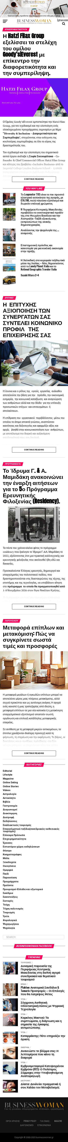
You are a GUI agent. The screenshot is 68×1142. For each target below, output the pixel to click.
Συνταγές (8, 901)
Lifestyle (7, 774)
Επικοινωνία (44, 1125)
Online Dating (10, 782)
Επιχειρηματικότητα (14, 839)
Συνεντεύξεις (10, 897)
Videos (6, 790)
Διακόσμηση (10, 813)
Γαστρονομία (10, 806)
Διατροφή (8, 817)
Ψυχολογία (9, 928)
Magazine (8, 778)
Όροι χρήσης (13, 1121)
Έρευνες (7, 843)
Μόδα (6, 858)
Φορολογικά (10, 920)
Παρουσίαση (10, 877)
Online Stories (11, 786)
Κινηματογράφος (12, 854)
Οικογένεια (9, 866)
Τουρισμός (9, 912)
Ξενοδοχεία (9, 862)
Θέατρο (7, 850)
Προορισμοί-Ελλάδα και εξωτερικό (23, 889)
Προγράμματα (10, 881)
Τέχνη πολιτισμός (13, 908)
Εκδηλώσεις (10, 821)
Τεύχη (6, 904)
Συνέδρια (8, 893)
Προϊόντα (8, 885)
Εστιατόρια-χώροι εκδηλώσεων (21, 846)
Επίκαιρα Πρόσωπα (14, 835)
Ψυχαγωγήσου (11, 924)
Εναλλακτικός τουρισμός (17, 825)
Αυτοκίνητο (9, 798)
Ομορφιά (8, 870)
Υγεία (6, 916)
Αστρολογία (9, 794)
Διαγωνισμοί (10, 809)
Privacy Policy (30, 1121)
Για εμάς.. (45, 1121)
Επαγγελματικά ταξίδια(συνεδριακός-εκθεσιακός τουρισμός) (31, 830)
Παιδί (6, 874)
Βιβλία (6, 802)
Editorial (7, 771)
